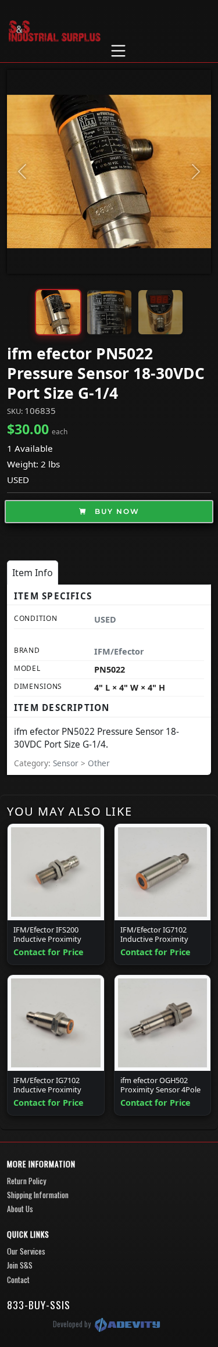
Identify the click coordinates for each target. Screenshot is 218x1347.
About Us (20, 1208)
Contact (18, 1279)
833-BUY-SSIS (38, 1304)
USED (18, 479)
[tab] (32, 572)
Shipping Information (38, 1194)
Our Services (26, 1251)
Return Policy (26, 1181)
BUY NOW (116, 511)
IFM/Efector (119, 651)
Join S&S (20, 1265)
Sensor (67, 763)
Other (99, 763)
